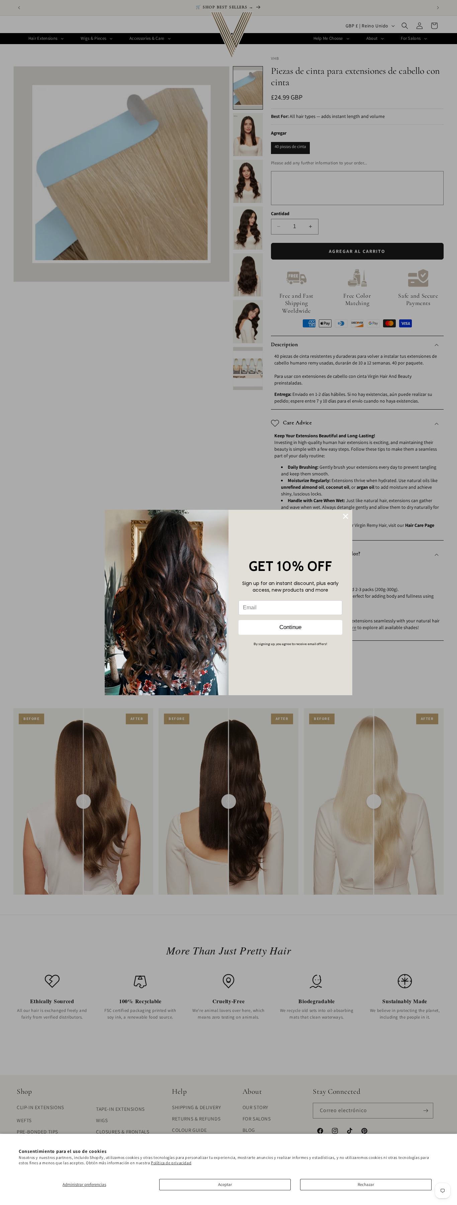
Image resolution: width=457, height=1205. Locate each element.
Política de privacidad (171, 1162)
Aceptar (225, 1184)
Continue (290, 627)
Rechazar (366, 1184)
